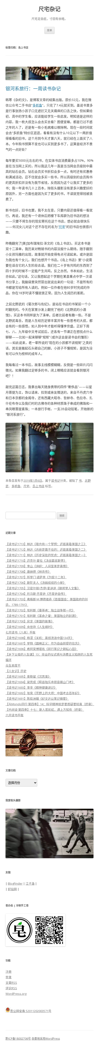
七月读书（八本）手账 (20, 632)
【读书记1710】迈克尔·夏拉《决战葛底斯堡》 (36, 560)
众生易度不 (13, 665)
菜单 (49, 30)
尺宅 (62, 226)
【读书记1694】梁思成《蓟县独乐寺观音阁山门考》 (40, 682)
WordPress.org (16, 994)
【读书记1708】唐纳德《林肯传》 (28, 572)
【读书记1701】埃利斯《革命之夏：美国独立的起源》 (42, 616)
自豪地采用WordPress (46, 1039)
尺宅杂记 (49, 9)
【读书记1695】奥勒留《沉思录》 (28, 676)
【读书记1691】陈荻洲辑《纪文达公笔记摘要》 (37, 698)
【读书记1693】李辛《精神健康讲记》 (31, 687)
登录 (9, 977)
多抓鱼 (37, 105)
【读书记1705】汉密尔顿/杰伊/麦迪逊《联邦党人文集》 (43, 588)
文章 (11, 983)
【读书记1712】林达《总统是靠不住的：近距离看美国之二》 (46, 549)
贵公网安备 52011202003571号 (30, 1011)
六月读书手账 (14, 715)
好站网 (12, 889)
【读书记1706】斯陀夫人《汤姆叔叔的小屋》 (36, 583)
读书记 (55, 480)
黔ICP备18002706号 (18, 1039)
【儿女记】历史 (16, 671)
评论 (11, 988)
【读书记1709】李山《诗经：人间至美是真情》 (37, 566)
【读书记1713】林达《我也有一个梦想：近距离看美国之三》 (46, 544)
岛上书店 (38, 486)
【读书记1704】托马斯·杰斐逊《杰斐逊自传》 (36, 594)
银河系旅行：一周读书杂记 (33, 89)
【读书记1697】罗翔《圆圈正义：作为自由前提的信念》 (43, 643)
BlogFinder (15, 883)
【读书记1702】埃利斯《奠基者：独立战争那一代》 (40, 610)
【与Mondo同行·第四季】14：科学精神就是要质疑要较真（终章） (50, 704)
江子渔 (30, 883)
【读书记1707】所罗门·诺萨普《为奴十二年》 (36, 577)
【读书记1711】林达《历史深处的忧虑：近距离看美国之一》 (46, 555)
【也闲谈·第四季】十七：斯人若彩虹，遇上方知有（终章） (45, 710)
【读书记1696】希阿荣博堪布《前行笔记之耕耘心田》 (42, 649)
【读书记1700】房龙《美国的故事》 (30, 621)
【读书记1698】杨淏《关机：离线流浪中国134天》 (40, 638)
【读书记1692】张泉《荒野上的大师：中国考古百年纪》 (43, 693)
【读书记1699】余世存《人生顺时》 (30, 627)
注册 (9, 971)
